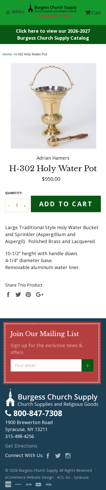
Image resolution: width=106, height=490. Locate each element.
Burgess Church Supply (38, 470)
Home (7, 54)
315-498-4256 (19, 436)
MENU (19, 13)
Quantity (13, 193)
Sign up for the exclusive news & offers (46, 348)
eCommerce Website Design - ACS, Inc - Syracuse (47, 477)
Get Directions (21, 446)
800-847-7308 (55, 16)
